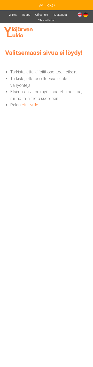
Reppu (26, 14)
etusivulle (30, 105)
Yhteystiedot (46, 20)
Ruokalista (60, 14)
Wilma (13, 14)
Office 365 (41, 14)
